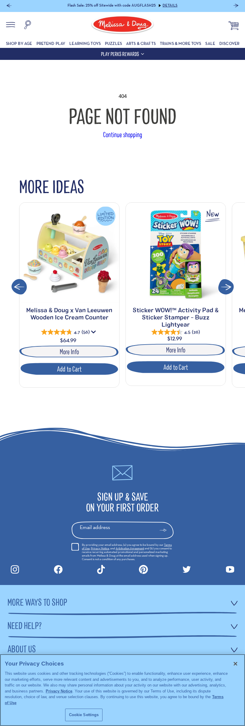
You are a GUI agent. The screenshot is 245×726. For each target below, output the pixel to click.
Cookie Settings (84, 715)
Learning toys (85, 43)
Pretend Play (50, 43)
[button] (9, 6)
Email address (95, 527)
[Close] (235, 663)
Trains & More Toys (180, 43)
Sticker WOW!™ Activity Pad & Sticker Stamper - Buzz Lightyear (176, 317)
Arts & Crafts (141, 43)
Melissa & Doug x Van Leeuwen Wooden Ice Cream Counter (69, 313)
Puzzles (113, 43)
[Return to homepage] (122, 25)
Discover (229, 43)
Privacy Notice (100, 548)
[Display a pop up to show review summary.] (94, 333)
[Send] (166, 530)
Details (170, 5)
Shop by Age (19, 43)
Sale (210, 43)
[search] (27, 25)
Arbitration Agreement (130, 548)
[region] (122, 690)
